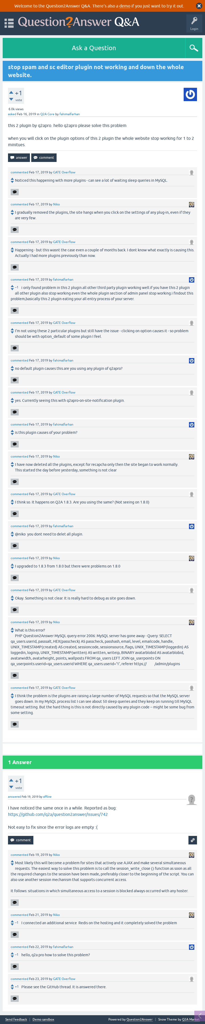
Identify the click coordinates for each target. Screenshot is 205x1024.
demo (124, 5)
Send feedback (16, 1019)
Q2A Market (191, 1019)
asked (12, 114)
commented (19, 172)
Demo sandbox (43, 1019)
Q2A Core (47, 114)
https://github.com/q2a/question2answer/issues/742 (58, 814)
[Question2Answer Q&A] (78, 20)
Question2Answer (140, 1019)
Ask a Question (94, 47)
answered (14, 796)
